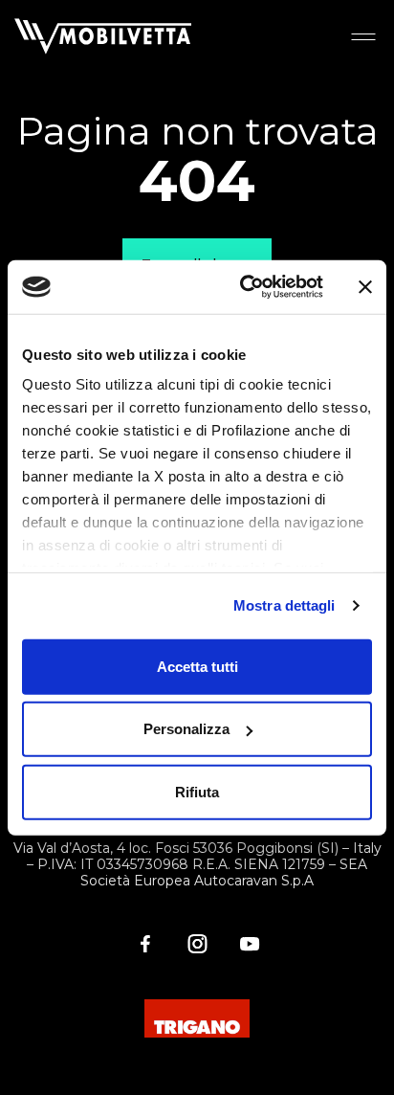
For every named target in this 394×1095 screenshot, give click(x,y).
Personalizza (186, 729)
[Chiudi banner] (365, 287)
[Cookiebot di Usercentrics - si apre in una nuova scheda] (243, 287)
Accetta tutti (197, 666)
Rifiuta (197, 791)
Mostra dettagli (284, 605)
